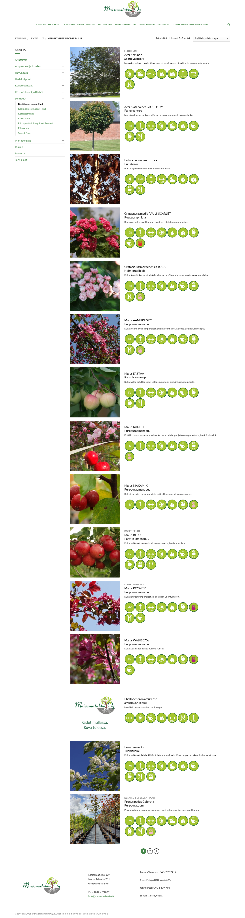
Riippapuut (24, 128)
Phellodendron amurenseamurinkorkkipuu (140, 701)
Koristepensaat (24, 85)
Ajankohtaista (86, 24)
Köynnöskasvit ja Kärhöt (29, 91)
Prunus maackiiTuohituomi (134, 749)
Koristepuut (24, 118)
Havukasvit (21, 72)
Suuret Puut (24, 133)
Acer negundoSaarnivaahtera (134, 56)
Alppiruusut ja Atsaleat (28, 66)
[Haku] (229, 24)
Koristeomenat (26, 113)
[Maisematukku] (122, 9)
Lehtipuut (37, 38)
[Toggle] (63, 66)
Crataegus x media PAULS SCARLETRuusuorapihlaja (147, 215)
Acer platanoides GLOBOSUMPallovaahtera (144, 108)
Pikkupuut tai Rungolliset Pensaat (35, 123)
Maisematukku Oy (125, 24)
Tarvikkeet (21, 159)
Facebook (163, 24)
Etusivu (41, 24)
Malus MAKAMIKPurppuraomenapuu (137, 487)
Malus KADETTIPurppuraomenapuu (137, 428)
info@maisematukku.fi (101, 896)
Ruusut (19, 146)
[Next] (156, 851)
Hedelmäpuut (23, 79)
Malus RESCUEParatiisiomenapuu (136, 536)
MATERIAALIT (105, 24)
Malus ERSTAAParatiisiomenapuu (136, 375)
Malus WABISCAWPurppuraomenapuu (137, 642)
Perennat (20, 153)
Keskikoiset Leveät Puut (30, 103)
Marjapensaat (23, 140)
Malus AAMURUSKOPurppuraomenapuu (138, 322)
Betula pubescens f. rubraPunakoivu (140, 162)
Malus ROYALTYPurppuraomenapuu (137, 590)
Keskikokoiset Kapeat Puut (32, 108)
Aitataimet (21, 59)
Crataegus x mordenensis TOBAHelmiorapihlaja (145, 268)
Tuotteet (53, 24)
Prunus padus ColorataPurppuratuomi (139, 803)
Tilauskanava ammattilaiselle (190, 24)
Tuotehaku (68, 24)
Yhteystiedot (146, 24)
